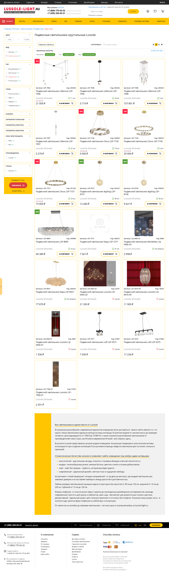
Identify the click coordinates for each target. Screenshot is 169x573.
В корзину (64, 103)
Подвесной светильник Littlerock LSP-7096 (54, 92)
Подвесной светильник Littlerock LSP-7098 (142, 92)
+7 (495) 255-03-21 (64, 13)
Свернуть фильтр (46, 44)
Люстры (13, 52)
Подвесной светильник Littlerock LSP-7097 (54, 142)
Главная (7, 29)
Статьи (74, 559)
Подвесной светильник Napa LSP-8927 (55, 291)
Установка (72, 2)
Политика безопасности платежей (115, 552)
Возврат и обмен (78, 547)
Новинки (44, 549)
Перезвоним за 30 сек (97, 7)
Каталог (9, 21)
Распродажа (45, 547)
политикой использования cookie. (116, 563)
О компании (47, 534)
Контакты (119, 2)
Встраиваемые (15, 69)
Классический (14, 94)
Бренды (104, 2)
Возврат (44, 2)
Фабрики (44, 541)
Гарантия (30, 2)
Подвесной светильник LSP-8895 (52, 241)
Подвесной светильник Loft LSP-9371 (98, 342)
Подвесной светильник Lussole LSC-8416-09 (142, 293)
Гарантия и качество (79, 544)
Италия (12, 171)
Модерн (13, 102)
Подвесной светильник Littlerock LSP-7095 (98, 92)
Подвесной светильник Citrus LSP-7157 (55, 191)
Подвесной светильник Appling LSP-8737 (98, 193)
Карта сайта (45, 554)
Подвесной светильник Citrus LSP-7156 (99, 141)
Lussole (12, 158)
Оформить (156, 525)
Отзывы (58, 2)
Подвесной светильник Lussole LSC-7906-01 (54, 393)
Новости (75, 557)
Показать (16, 185)
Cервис (75, 534)
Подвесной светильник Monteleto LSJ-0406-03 (142, 243)
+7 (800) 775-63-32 (64, 10)
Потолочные (15, 81)
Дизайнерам (89, 2)
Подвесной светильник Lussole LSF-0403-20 (97, 293)
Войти (162, 2)
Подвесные (39, 29)
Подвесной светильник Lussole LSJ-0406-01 (53, 343)
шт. (140, 525)
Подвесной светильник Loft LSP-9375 (142, 342)
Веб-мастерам (77, 549)
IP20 (11, 141)
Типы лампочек (77, 562)
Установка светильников (81, 541)
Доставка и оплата (11, 2)
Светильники (26, 29)
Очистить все (157, 51)
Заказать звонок (31, 525)
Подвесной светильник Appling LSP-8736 (142, 193)
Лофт (11, 98)
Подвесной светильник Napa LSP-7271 (99, 241)
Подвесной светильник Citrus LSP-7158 (143, 141)
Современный (14, 106)
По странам (45, 544)
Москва (61, 8)
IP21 (11, 145)
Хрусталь (49, 55)
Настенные (14, 73)
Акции (43, 552)
